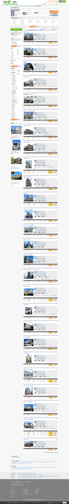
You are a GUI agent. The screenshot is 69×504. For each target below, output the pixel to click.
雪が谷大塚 (15, 468)
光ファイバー (14, 96)
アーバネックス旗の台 (28, 254)
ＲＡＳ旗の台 (26, 353)
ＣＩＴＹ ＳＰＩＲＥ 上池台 (29, 110)
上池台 (41, 112)
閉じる (65, 502)
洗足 (40, 37)
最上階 (13, 109)
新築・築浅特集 (25, 493)
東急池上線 (37, 50)
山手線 (52, 476)
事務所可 (13, 113)
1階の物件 (14, 106)
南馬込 (41, 474)
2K (12, 51)
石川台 (51, 467)
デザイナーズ (14, 115)
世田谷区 (19, 457)
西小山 (41, 80)
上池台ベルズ (26, 193)
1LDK (18, 50)
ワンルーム (13, 49)
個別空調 (13, 117)
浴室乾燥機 (14, 91)
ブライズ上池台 (27, 125)
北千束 (14, 22)
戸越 (40, 467)
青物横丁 (15, 463)
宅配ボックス (14, 99)
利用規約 (12, 493)
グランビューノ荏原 (27, 322)
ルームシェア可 (14, 85)
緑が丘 (30, 22)
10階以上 (13, 107)
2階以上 (13, 105)
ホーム (12, 489)
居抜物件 (13, 116)
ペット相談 (14, 76)
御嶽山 (26, 468)
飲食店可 (13, 114)
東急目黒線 (37, 37)
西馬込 (53, 467)
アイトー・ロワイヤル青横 (15, 181)
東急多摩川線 (55, 476)
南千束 (41, 339)
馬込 (40, 65)
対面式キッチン (14, 87)
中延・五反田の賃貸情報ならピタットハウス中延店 (20, 481)
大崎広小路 (21, 468)
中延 (37, 20)
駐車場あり (14, 104)
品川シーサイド (30, 463)
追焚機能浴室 (14, 90)
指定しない (13, 69)
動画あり (18, 73)
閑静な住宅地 (14, 80)
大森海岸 (22, 463)
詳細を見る (50, 42)
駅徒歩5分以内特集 (26, 490)
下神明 (22, 20)
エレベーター (14, 112)
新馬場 (12, 463)
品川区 (39, 34)
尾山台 (53, 22)
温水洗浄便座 (14, 92)
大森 (32, 468)
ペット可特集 (25, 489)
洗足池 (29, 467)
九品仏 (45, 22)
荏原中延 (41, 50)
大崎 (28, 468)
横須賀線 (45, 476)
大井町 (14, 20)
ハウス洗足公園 (27, 337)
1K (17, 49)
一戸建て (13, 37)
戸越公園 (31, 20)
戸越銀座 (42, 467)
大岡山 (22, 22)
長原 (40, 114)
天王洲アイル (26, 463)
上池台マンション (27, 158)
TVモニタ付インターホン (16, 98)
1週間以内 (18, 70)
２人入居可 (14, 82)
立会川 (19, 463)
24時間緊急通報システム (16, 100)
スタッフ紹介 (37, 490)
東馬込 (29, 474)
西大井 (48, 467)
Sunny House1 (26, 304)
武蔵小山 (41, 230)
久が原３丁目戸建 (14, 151)
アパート (13, 36)
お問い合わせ (37, 489)
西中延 (41, 227)
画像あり (13, 73)
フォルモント (26, 439)
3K (17, 52)
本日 (18, 69)
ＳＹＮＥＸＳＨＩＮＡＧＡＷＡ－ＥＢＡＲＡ (31, 269)
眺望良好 (13, 84)
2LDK (12, 52)
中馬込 (41, 211)
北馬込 (41, 288)
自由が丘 (38, 22)
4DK (18, 54)
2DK (18, 51)
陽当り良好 (14, 79)
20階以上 (13, 108)
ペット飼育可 (14, 77)
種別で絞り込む (16, 31)
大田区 (39, 112)
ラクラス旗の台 (27, 286)
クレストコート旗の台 (28, 369)
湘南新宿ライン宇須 (36, 476)
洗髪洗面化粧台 (14, 93)
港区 (12, 457)
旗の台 (53, 20)
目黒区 (14, 457)
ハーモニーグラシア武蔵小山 (29, 225)
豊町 (36, 474)
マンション (17, 36)
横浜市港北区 (31, 473)
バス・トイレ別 (14, 89)
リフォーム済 (14, 81)
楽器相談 (13, 78)
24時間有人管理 (14, 101)
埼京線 (32, 476)
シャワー (13, 94)
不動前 (18, 468)
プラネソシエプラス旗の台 (28, 419)
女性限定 (13, 83)
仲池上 (21, 474)
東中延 (24, 474)
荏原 (40, 271)
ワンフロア (14, 110)
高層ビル (13, 111)
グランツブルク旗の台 (28, 401)
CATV (13, 95)
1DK (12, 50)
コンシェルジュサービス (16, 103)
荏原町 (45, 20)
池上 (39, 477)
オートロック (14, 97)
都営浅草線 (37, 65)
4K (12, 54)
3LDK (18, 53)
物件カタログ (13, 496)
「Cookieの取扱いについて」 (51, 502)
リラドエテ (13, 166)
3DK (12, 53)
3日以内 (13, 70)
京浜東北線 (48, 476)
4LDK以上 (13, 55)
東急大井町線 (38, 35)
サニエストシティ (27, 239)
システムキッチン (15, 86)
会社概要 (12, 490)
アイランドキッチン (15, 88)
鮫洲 (17, 463)
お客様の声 (37, 493)
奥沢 (24, 468)
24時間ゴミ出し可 (15, 102)
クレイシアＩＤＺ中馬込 (28, 209)
